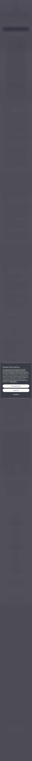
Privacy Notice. (13, 381)
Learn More (16, 394)
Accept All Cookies (16, 386)
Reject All (16, 390)
